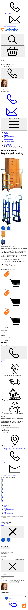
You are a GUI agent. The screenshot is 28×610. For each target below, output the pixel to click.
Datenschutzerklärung (9, 509)
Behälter (6, 132)
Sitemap (2, 525)
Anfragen (14, 347)
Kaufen (2, 359)
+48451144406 (7, 13)
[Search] (12, 40)
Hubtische (6, 135)
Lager (5, 137)
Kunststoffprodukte (8, 139)
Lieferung (6, 507)
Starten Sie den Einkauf (6, 67)
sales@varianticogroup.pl (10, 26)
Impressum (6, 505)
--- (1, 361)
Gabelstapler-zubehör (9, 136)
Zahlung (6, 508)
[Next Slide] (8, 228)
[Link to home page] (9, 31)
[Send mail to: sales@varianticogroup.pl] (12, 116)
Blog (5, 512)
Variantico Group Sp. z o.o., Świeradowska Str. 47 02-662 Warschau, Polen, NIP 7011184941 (15, 448)
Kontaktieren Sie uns (8, 513)
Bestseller (6, 133)
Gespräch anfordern (5, 548)
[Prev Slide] (3, 228)
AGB (5, 511)
